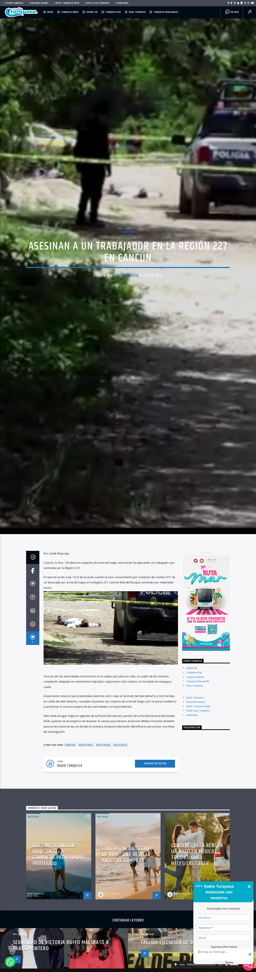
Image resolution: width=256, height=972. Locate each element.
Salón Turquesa (15, 3)
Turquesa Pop (113, 12)
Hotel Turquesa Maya (68, 3)
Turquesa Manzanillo (166, 12)
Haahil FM (92, 12)
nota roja (103, 774)
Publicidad (123, 3)
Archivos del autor (155, 793)
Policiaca (120, 774)
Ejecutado (86, 774)
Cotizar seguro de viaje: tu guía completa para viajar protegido (58, 884)
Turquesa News (70, 12)
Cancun (70, 774)
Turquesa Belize (195, 706)
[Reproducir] (176, 964)
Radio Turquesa (126, 289)
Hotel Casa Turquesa (98, 3)
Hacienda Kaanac (40, 3)
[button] (10, 962)
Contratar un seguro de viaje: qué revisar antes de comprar (127, 884)
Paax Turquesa (137, 12)
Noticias (127, 248)
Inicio (50, 12)
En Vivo (234, 12)
